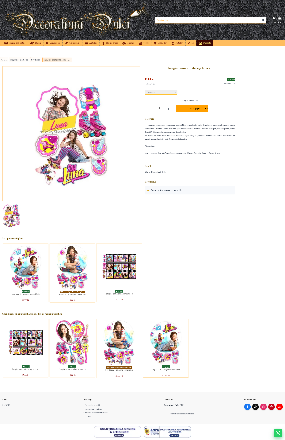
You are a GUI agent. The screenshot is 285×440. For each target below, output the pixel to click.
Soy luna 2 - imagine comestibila (72, 294)
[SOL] (117, 432)
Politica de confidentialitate (96, 412)
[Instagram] (263, 407)
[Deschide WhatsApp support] (278, 433)
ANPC (7, 405)
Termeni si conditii (92, 405)
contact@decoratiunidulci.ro (182, 413)
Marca (148, 171)
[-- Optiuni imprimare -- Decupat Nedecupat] (190, 91)
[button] (190, 43)
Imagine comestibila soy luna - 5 (119, 293)
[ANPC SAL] (167, 432)
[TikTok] (255, 407)
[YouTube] (279, 407)
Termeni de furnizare (93, 408)
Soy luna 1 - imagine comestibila (25, 293)
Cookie (88, 416)
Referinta (227, 83)
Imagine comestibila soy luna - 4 (72, 369)
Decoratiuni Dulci (158, 171)
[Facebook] (247, 407)
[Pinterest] (271, 407)
